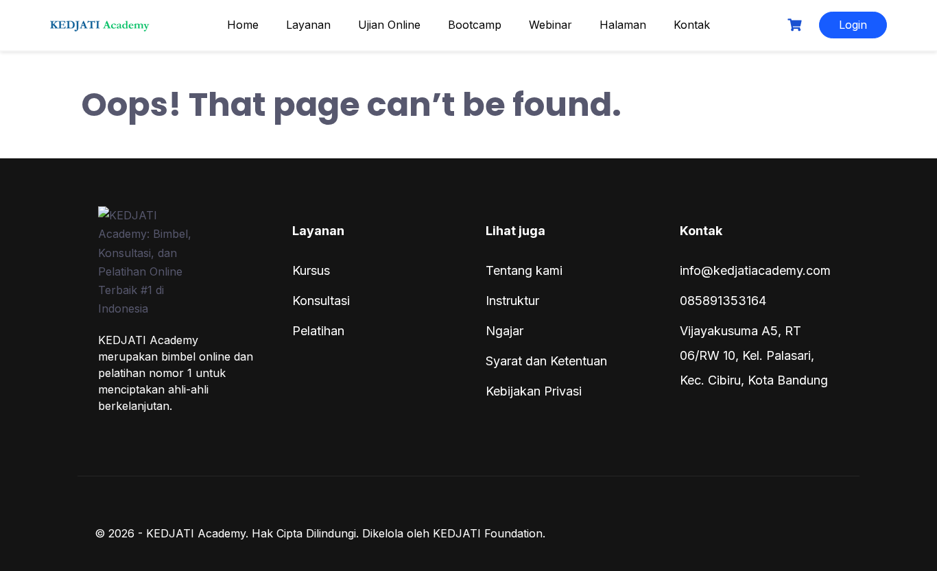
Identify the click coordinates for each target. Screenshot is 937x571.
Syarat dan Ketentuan (546, 361)
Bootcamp (474, 25)
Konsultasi (321, 300)
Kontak (692, 25)
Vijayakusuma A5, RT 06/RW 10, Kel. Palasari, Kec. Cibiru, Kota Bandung (754, 355)
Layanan (308, 25)
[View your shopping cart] (796, 25)
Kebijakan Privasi (534, 391)
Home (243, 25)
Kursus (311, 270)
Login (853, 25)
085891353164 (723, 300)
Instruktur (512, 300)
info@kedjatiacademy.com (755, 270)
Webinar (550, 25)
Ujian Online (389, 25)
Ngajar (504, 331)
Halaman (623, 25)
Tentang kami (524, 270)
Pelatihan (318, 331)
